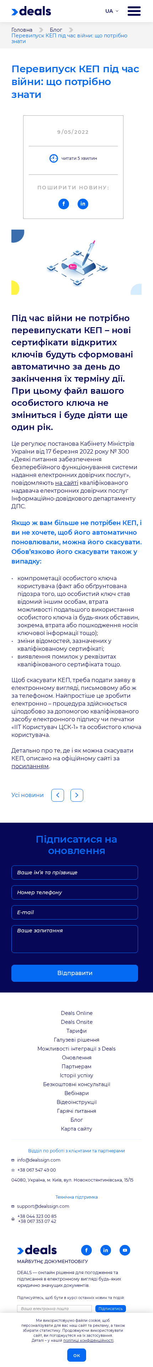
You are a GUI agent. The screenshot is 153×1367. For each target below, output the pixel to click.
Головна (21, 30)
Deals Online (77, 1013)
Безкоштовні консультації (76, 1084)
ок (76, 1355)
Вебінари (76, 1093)
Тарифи (77, 1031)
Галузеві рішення (76, 1040)
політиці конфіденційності (88, 1340)
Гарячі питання (76, 1111)
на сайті (66, 483)
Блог (56, 30)
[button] (63, 204)
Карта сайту (76, 1129)
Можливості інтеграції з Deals (76, 1049)
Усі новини (27, 795)
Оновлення (76, 1057)
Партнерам (76, 1066)
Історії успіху (76, 1075)
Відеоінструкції (77, 1102)
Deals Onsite (77, 1022)
